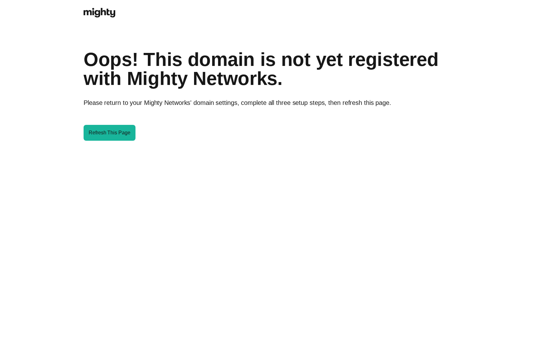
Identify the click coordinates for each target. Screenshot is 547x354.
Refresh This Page (109, 132)
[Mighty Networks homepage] (99, 9)
